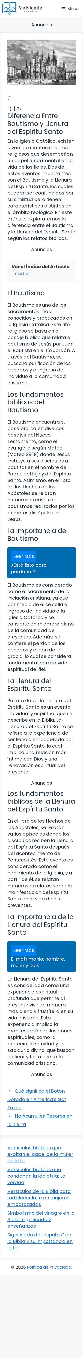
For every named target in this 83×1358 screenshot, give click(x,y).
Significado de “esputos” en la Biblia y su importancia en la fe (40, 1241)
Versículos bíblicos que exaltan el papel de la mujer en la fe (40, 1154)
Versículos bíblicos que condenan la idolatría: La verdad (36, 1176)
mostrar (22, 273)
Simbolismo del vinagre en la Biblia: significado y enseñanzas (41, 1219)
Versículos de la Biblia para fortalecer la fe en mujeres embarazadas (39, 1197)
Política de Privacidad (49, 1267)
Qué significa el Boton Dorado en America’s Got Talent (36, 1099)
